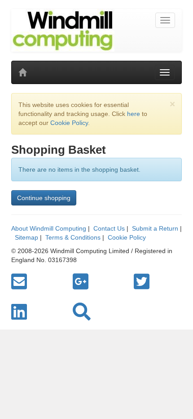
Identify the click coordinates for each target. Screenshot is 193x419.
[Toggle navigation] (165, 20)
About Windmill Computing (48, 228)
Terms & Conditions (73, 237)
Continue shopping (43, 197)
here (133, 113)
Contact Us (109, 228)
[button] (82, 312)
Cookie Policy (69, 122)
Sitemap (26, 237)
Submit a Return (155, 228)
